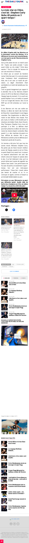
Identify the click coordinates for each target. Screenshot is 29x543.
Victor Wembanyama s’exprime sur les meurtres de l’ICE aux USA (17, 507)
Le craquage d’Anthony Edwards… (15, 291)
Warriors (4, 266)
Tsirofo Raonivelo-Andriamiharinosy (14, 25)
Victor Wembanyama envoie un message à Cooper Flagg (18, 306)
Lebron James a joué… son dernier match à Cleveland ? (16, 492)
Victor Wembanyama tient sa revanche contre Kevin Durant (16, 485)
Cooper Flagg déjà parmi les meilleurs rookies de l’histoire (17, 314)
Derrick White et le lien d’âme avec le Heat (17, 283)
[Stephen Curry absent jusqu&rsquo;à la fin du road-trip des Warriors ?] (6, 221)
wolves (11, 266)
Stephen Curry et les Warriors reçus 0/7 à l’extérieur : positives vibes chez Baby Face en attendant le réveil (6, 252)
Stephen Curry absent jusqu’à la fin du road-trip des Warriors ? (6, 227)
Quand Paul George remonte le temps (17, 499)
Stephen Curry (20, 264)
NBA (13, 264)
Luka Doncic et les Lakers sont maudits (18, 299)
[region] (14, 427)
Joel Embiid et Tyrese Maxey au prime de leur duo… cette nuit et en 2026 (17, 479)
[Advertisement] (14, 364)
